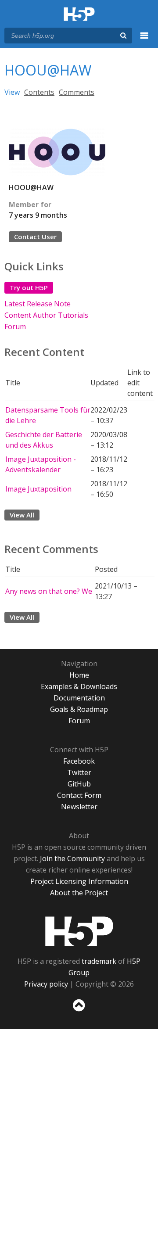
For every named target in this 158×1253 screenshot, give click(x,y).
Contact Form (79, 795)
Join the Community (72, 858)
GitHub (79, 784)
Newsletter (79, 806)
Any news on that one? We (48, 591)
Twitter (79, 772)
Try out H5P (29, 287)
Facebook (79, 761)
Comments (76, 92)
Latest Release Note (37, 304)
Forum (15, 326)
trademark (99, 961)
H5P (79, 931)
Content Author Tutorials (46, 315)
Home (79, 675)
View (12, 92)
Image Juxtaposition (38, 489)
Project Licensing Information (79, 881)
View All (22, 514)
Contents (39, 92)
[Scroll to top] (79, 1011)
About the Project (79, 893)
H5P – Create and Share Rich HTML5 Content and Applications (79, 14)
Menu (144, 40)
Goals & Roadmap (79, 709)
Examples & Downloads (79, 686)
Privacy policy (46, 984)
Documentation (79, 698)
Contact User (35, 236)
